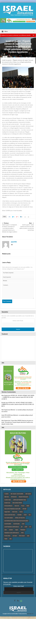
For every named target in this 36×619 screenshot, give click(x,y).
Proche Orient (7, 535)
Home (2, 56)
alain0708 (14, 242)
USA (10, 538)
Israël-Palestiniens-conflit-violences (11, 526)
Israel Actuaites (16, 523)
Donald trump (7, 503)
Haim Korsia (14, 511)
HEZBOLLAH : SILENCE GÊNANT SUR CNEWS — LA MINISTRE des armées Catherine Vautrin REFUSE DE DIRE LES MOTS (17, 397)
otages (16, 529)
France (22, 506)
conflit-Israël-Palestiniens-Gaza (19, 500)
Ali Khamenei (14, 497)
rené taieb (15, 535)
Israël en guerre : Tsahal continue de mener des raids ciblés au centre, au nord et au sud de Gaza (26, 226)
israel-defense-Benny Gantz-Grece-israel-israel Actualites (16, 520)
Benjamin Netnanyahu (23, 497)
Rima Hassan (22, 535)
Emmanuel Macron (8, 506)
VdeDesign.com (30, 613)
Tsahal (5, 538)
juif (21, 526)
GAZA (28, 506)
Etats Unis (17, 506)
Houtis (25, 514)
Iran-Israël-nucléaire (8, 517)
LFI (30, 526)
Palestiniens (22, 529)
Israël (23, 523)
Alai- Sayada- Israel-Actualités (17, 494)
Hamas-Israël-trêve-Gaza (9, 514)
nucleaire (11, 529)
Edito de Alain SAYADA (17, 503)
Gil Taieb (24, 509)
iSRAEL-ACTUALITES (20, 517)
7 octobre (6, 494)
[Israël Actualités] (18, 10)
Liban (5, 529)
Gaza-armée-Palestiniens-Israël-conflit (12, 509)
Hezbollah (19, 514)
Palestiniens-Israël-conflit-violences (11, 532)
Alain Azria (6, 497)
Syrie (28, 535)
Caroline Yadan (7, 500)
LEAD (26, 526)
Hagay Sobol (7, 511)
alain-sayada (28, 494)
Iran (29, 514)
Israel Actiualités (7, 523)
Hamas (21, 511)
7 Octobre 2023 (7, 56)
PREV (22, 532)
